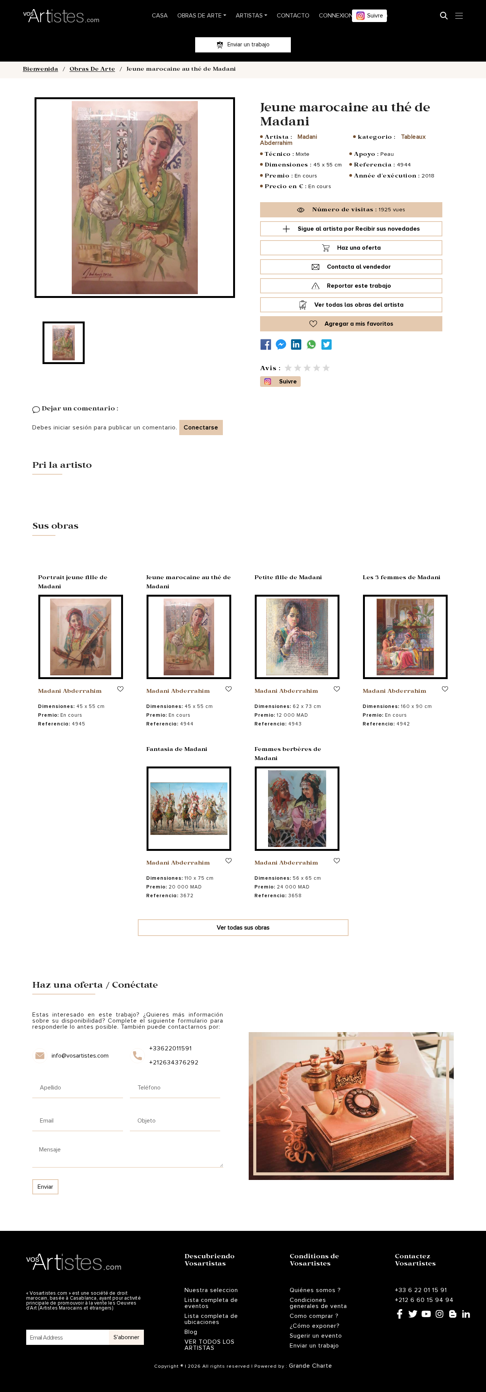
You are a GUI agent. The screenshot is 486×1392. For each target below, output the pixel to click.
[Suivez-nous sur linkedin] (298, 344)
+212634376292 (173, 1062)
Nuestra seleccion (211, 1290)
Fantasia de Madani (176, 750)
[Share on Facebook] (267, 344)
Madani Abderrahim (70, 692)
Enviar (45, 1187)
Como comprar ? (314, 1316)
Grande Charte (310, 1366)
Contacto (293, 16)
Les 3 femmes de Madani (401, 578)
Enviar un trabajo (314, 1346)
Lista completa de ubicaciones (211, 1319)
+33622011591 (170, 1048)
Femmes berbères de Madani (287, 755)
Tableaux (413, 137)
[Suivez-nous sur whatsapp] (313, 344)
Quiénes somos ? (315, 1290)
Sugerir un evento (316, 1336)
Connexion (336, 16)
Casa (160, 16)
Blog (191, 1332)
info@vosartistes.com (80, 1056)
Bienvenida (40, 70)
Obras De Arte (199, 16)
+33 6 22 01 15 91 (421, 1290)
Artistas (249, 16)
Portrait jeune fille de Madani (72, 583)
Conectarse (201, 427)
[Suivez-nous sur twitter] (328, 344)
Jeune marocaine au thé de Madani (188, 583)
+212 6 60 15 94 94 (424, 1300)
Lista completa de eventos (211, 1303)
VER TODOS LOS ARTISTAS (210, 1345)
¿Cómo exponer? (315, 1326)
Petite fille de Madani (288, 578)
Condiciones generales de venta (318, 1303)
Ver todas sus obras (243, 928)
